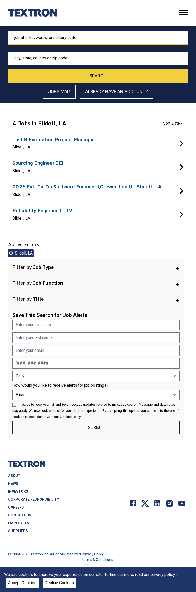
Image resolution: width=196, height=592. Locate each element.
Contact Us (19, 515)
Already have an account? (116, 91)
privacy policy (163, 574)
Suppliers (18, 531)
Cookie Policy (70, 417)
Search (98, 75)
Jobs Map (59, 91)
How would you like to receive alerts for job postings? (60, 385)
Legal (86, 565)
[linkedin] (157, 503)
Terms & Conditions (97, 560)
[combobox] (98, 38)
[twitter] (145, 503)
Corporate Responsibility (33, 499)
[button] (96, 267)
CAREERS (16, 507)
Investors (18, 491)
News (13, 483)
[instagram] (169, 503)
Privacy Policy (93, 554)
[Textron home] (32, 13)
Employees (18, 523)
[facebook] (133, 503)
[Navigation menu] (183, 12)
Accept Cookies (22, 582)
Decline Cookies (59, 582)
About (14, 476)
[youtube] (182, 503)
